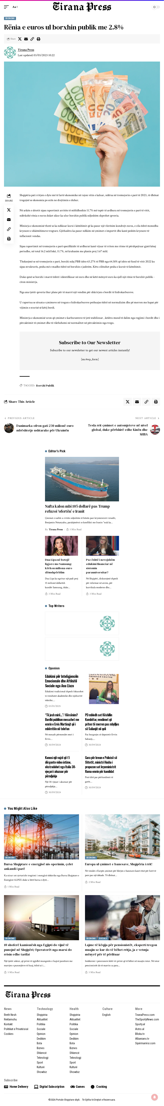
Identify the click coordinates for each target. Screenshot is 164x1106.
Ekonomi (10, 18)
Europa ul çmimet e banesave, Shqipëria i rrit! (118, 864)
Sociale (103, 938)
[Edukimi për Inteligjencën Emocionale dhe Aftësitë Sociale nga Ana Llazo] (104, 689)
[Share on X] (20, 39)
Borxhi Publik (45, 386)
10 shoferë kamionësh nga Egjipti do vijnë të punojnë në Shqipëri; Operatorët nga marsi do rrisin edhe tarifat (38, 949)
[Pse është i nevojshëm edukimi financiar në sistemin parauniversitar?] (102, 546)
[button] (7, 7)
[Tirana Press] (82, 7)
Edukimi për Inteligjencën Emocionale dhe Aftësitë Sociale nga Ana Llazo (61, 681)
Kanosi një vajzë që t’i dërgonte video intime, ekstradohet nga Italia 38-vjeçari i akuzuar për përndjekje (60, 767)
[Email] (26, 39)
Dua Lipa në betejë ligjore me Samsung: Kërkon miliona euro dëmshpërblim (58, 566)
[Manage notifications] (154, 1097)
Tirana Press (26, 50)
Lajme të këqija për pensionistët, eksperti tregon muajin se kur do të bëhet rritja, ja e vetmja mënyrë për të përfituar (121, 949)
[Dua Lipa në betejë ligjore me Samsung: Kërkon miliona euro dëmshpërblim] (61, 546)
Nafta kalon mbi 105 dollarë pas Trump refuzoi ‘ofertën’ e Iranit (77, 509)
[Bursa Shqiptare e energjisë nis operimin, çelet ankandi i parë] (41, 836)
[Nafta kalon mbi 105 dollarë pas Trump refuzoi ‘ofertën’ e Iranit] (82, 479)
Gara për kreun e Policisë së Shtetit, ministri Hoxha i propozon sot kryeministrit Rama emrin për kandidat (101, 764)
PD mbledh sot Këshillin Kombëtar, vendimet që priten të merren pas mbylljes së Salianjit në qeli (102, 721)
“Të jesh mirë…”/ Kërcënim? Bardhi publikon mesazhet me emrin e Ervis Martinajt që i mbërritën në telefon (62, 721)
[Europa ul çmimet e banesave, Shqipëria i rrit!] (122, 836)
